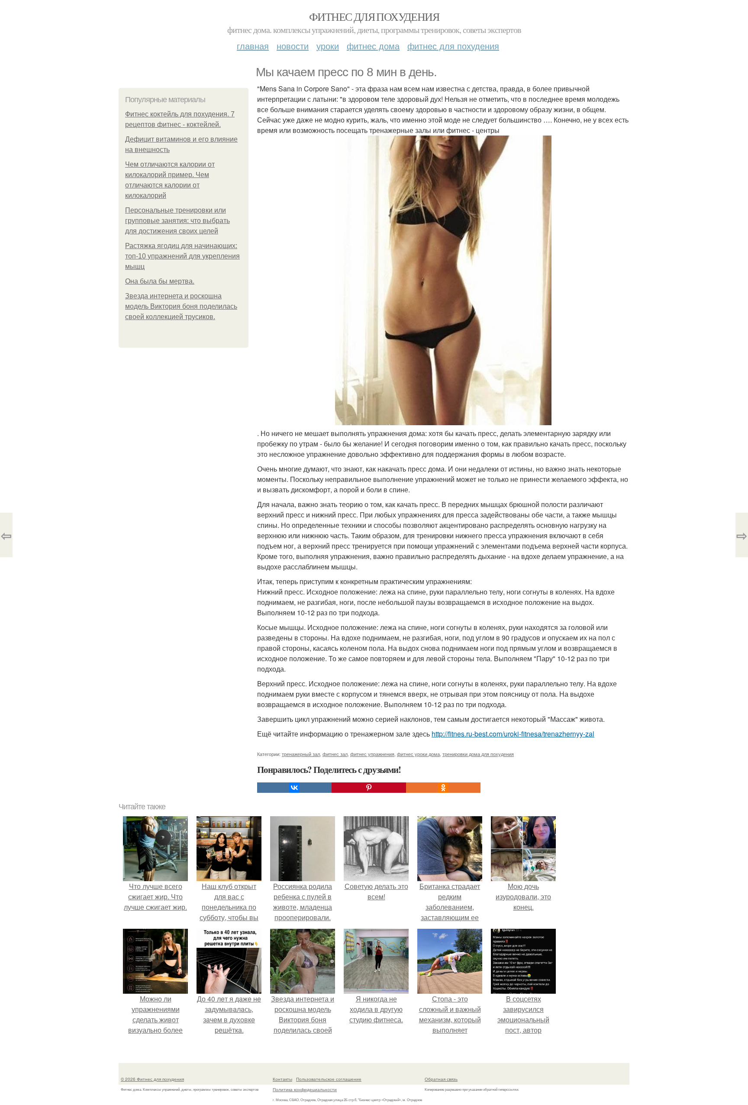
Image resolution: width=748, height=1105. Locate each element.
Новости (293, 45)
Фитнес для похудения (374, 16)
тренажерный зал (301, 753)
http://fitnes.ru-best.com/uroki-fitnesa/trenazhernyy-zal (513, 734)
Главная (253, 45)
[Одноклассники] (443, 787)
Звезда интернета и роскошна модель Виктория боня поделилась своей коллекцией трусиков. (181, 306)
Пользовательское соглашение (328, 1079)
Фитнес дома (373, 45)
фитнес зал (335, 753)
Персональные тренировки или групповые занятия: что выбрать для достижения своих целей (177, 221)
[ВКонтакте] (294, 787)
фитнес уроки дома (418, 753)
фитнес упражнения (372, 753)
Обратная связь (441, 1079)
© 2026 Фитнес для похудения (152, 1079)
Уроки (327, 45)
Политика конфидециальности (305, 1089)
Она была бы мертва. (159, 281)
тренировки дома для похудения (478, 753)
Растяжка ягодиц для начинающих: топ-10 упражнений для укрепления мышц (182, 256)
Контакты (282, 1079)
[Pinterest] (369, 787)
